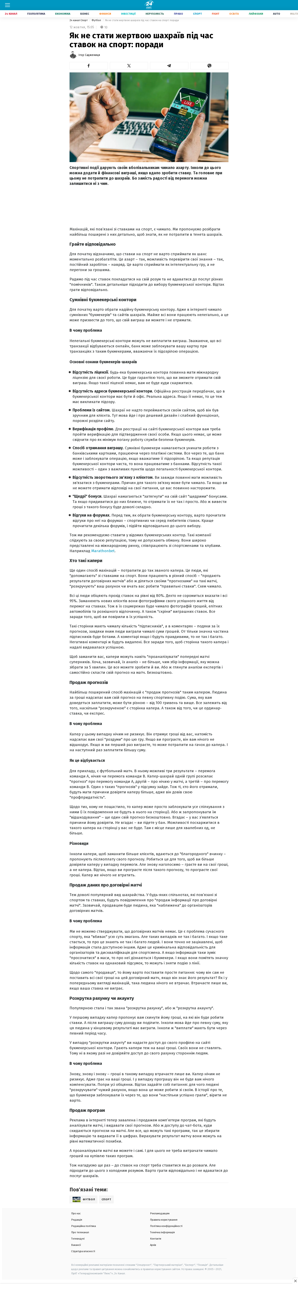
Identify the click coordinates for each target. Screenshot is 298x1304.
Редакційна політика (83, 1226)
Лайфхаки (256, 13)
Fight (215, 13)
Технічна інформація (162, 1232)
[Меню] (7, 5)
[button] (89, 65)
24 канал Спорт (79, 20)
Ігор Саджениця (89, 55)
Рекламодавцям (159, 1213)
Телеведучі (78, 1238)
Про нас (76, 1213)
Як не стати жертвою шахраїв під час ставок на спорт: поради (142, 20)
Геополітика (36, 13)
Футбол (97, 20)
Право (178, 13)
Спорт (197, 13)
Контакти (155, 1238)
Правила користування (163, 1219)
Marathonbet (103, 550)
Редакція (76, 1219)
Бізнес (84, 13)
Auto (276, 13)
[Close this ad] (295, 1281)
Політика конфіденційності (166, 1226)
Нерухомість (155, 13)
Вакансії (76, 1244)
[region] (149, 1294)
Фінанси (105, 13)
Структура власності (83, 1251)
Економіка (62, 13)
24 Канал (11, 13)
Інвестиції (128, 13)
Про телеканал (80, 1232)
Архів (153, 1244)
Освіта (234, 13)
